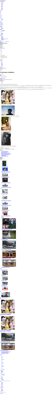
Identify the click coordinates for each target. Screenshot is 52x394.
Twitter (2, 9)
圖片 (0, 18)
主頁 (0, 354)
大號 (2, 83)
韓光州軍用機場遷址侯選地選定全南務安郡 (4, 350)
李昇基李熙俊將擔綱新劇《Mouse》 (4, 155)
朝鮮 (0, 16)
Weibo (1, 388)
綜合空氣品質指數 (2, 48)
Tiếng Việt (2, 386)
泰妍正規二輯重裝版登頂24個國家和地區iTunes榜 (6, 154)
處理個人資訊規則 (2, 387)
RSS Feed (2, 390)
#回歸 (1, 158)
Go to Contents (1, 0)
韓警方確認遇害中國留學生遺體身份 (4, 353)
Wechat (2, 8)
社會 (0, 14)
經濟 (0, 13)
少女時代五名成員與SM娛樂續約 (4, 151)
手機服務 (2, 33)
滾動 (0, 11)
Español (2, 385)
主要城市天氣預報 (3, 30)
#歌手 (0, 158)
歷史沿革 (2, 38)
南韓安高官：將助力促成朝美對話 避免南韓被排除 (6, 351)
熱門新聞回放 (2, 366)
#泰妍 (3, 158)
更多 (0, 268)
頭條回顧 (2, 362)
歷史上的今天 (2, 363)
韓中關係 (1, 17)
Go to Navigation (4, 0)
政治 (0, 12)
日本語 (2, 384)
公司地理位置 (2, 39)
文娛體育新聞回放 (3, 369)
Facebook (2, 389)
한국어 (2, 383)
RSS (1, 376)
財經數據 (2, 28)
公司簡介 (2, 36)
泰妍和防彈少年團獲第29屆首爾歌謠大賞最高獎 (5, 153)
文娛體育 (1, 15)
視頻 (0, 291)
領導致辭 (2, 37)
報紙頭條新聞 (2, 359)
